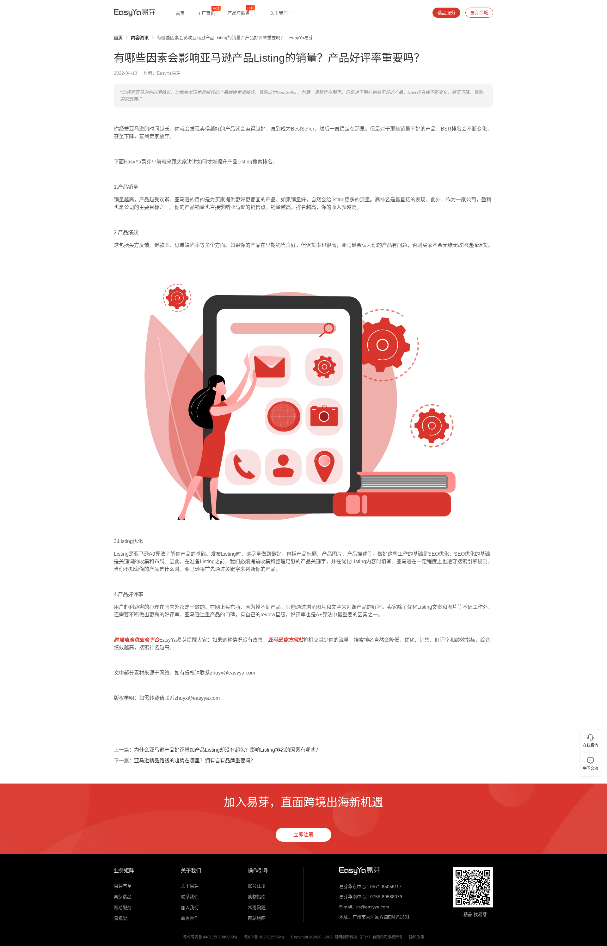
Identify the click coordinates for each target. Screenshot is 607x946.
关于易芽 (190, 885)
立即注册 (303, 834)
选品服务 (446, 12)
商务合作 (190, 918)
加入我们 (190, 907)
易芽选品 (123, 896)
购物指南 (257, 896)
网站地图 (257, 918)
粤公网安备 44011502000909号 (210, 937)
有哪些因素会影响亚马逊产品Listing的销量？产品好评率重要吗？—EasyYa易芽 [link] (235, 37)
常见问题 (257, 907)
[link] (118, 37)
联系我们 (190, 896)
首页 (118, 37)
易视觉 (120, 918)
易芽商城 (479, 12)
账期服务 (123, 907)
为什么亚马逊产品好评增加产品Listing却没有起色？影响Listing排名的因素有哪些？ (227, 750)
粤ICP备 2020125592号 (264, 937)
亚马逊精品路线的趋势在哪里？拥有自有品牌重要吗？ (194, 760)
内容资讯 (140, 37)
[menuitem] (180, 12)
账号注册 (257, 885)
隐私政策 (416, 937)
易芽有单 (123, 885)
